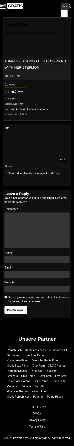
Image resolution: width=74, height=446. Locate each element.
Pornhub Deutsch (17, 370)
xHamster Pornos (17, 391)
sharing (32, 109)
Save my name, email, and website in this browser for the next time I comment (38, 299)
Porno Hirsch (55, 396)
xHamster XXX (58, 350)
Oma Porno (28, 375)
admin (13, 99)
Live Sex (60, 375)
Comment (11, 208)
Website (9, 282)
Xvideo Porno (39, 391)
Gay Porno (45, 375)
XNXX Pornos (56, 365)
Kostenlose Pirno (33, 355)
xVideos (12, 386)
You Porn (52, 370)
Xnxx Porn (38, 365)
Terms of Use (37, 426)
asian (12, 109)
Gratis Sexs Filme (18, 365)
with (48, 109)
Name (9, 252)
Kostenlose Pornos (18, 381)
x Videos (25, 386)
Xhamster (37, 370)
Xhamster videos (35, 350)
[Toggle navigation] (3, 6)
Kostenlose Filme (17, 360)
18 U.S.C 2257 (37, 407)
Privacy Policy (37, 420)
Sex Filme (13, 355)
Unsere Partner (37, 339)
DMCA (37, 413)
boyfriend (20, 109)
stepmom (41, 109)
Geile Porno (41, 381)
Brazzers (12, 375)
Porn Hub (40, 386)
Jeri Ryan (18, 104)
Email (8, 267)
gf (27, 109)
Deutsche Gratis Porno (45, 360)
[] (64, 13)
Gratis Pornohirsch (18, 396)
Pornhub (38, 396)
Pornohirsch (14, 350)
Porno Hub (58, 381)
